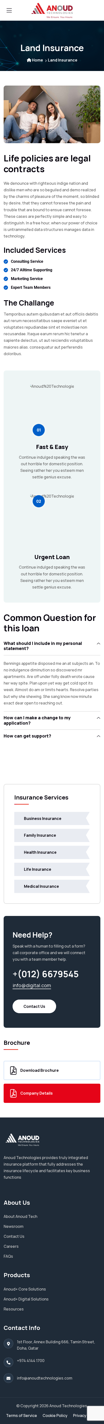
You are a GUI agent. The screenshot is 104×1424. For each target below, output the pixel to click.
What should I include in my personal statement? (43, 645)
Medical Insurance (41, 886)
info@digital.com (32, 985)
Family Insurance (40, 835)
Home (37, 60)
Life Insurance (37, 869)
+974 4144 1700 (31, 1360)
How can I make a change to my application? (37, 720)
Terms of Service (21, 1415)
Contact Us (34, 1006)
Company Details (36, 1093)
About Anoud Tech (20, 1216)
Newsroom (13, 1226)
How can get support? (27, 736)
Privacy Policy (85, 1415)
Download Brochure (39, 1070)
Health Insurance (40, 852)
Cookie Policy (55, 1415)
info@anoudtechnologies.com (44, 1378)
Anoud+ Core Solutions (25, 1289)
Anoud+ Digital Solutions (26, 1299)
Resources (14, 1309)
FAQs (8, 1256)
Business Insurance (42, 818)
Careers (11, 1246)
